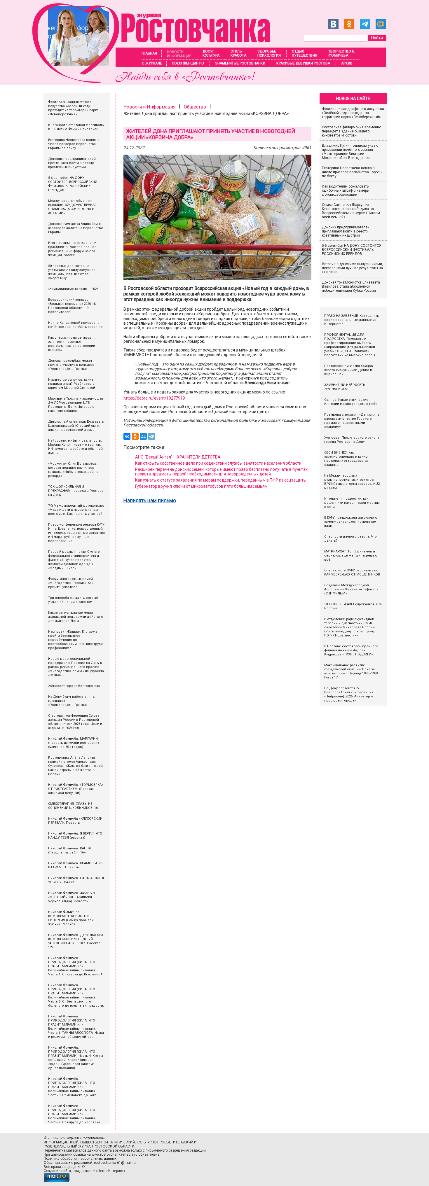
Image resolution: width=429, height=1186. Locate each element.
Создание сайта (57, 1171)
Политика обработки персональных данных (80, 1159)
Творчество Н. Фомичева (341, 53)
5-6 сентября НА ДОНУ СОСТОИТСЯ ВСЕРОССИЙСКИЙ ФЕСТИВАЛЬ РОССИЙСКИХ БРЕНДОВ (352, 250)
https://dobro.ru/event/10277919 (154, 398)
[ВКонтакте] (126, 436)
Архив (347, 63)
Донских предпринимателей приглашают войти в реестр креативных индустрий (345, 231)
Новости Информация (179, 54)
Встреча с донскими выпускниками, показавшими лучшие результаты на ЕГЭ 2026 (352, 268)
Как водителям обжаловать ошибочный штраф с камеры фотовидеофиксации (345, 190)
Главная (149, 53)
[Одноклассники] (135, 436)
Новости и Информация (149, 107)
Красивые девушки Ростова (303, 63)
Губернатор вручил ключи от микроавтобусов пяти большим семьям (201, 486)
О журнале (152, 63)
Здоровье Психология (269, 53)
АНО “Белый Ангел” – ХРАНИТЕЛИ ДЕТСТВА (178, 457)
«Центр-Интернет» (110, 1171)
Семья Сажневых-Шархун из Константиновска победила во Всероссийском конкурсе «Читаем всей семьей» (351, 211)
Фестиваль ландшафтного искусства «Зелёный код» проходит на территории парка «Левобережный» (353, 113)
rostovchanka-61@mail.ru (115, 1163)
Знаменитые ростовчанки (240, 63)
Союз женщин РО (188, 63)
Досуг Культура (211, 53)
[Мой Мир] (143, 436)
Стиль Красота (238, 53)
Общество (195, 107)
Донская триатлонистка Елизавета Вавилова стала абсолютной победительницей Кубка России (351, 286)
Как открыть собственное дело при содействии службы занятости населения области (218, 463)
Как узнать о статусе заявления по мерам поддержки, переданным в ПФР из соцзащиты (220, 480)
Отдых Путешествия (304, 53)
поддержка (82, 1171)
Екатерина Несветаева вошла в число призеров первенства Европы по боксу (352, 172)
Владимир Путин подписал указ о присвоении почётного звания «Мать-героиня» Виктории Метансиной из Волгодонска (350, 152)
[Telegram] (151, 436)
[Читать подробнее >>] (154, 81)
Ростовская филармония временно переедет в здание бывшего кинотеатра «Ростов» (351, 131)
